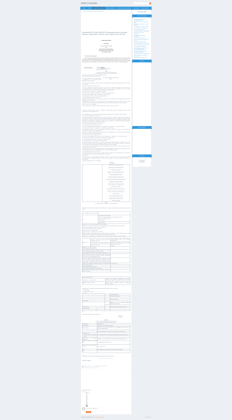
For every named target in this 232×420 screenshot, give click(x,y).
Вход (144, 12)
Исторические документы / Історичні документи (141, 24)
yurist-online (100, 366)
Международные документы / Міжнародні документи (140, 20)
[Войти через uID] (87, 394)
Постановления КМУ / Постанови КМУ (96, 11)
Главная (83, 11)
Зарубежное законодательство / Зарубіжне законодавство (140, 52)
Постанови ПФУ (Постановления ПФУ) (142, 44)
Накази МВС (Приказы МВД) (140, 41)
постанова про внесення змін (92, 367)
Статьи (87, 11)
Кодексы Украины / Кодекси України (141, 26)
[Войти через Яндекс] (87, 400)
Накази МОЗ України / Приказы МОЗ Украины (141, 40)
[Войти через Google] (87, 402)
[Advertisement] (101, 22)
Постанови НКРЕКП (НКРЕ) (140, 46)
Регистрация (140, 12)
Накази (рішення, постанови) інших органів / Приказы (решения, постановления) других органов (141, 48)
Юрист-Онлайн (89, 3)
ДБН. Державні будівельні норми (141, 57)
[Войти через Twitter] (87, 406)
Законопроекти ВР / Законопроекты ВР (142, 53)
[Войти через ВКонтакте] (87, 396)
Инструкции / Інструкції (139, 32)
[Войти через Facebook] (87, 398)
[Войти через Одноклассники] (87, 404)
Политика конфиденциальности (98, 417)
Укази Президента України (140, 29)
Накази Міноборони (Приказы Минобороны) (140, 36)
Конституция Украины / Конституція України (141, 22)
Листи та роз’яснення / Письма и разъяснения (140, 56)
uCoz (150, 417)
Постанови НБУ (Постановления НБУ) (142, 43)
